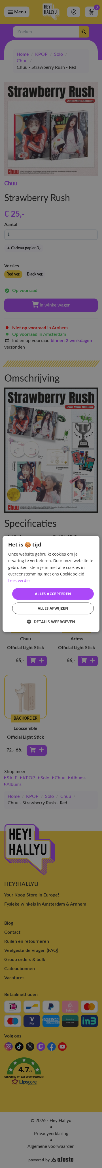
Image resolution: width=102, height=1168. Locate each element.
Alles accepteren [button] (53, 593)
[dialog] (51, 584)
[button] (51, 622)
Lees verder (19, 580)
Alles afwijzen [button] (53, 608)
